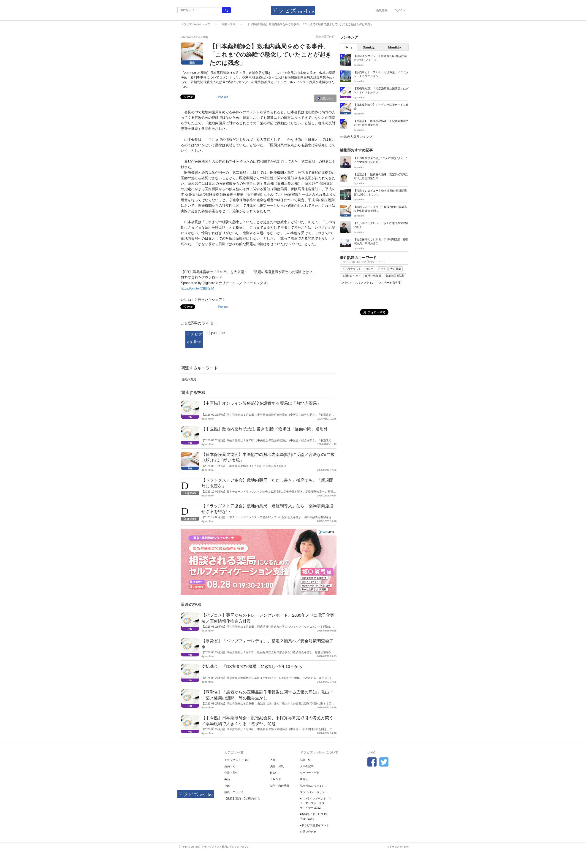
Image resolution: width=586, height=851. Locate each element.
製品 (227, 779)
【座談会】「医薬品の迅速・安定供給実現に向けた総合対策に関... (381, 123)
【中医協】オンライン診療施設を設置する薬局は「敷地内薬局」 (261, 403)
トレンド (275, 779)
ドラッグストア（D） (237, 760)
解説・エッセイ (234, 792)
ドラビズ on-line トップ (195, 24)
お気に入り (327, 98)
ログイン (399, 10)
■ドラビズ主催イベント (314, 825)
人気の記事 (307, 766)
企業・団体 (228, 24)
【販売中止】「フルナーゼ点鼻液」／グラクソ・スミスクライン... (381, 74)
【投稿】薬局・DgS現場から (242, 798)
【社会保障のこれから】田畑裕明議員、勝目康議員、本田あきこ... (381, 241)
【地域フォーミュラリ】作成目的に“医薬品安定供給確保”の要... (380, 208)
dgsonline (216, 333)
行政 (227, 785)
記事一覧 (305, 760)
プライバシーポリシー (313, 792)
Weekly (368, 47)
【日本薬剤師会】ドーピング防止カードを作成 (381, 106)
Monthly (394, 47)
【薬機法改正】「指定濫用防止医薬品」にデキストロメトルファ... (381, 90)
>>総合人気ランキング (356, 136)
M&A (273, 772)
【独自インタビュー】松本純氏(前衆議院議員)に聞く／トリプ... (380, 58)
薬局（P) (229, 766)
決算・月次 (277, 766)
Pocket (223, 97)
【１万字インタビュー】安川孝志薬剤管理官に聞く (381, 225)
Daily (348, 47)
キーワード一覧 (309, 772)
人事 (273, 760)
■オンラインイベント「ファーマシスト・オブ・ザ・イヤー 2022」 (316, 803)
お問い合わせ (308, 831)
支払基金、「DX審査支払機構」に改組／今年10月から (251, 666)
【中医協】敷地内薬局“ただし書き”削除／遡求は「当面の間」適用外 (264, 429)
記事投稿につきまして (313, 785)
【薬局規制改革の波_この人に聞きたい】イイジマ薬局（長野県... (380, 160)
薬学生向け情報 (279, 785)
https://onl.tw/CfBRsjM (197, 288)
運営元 (304, 779)
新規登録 (381, 10)
